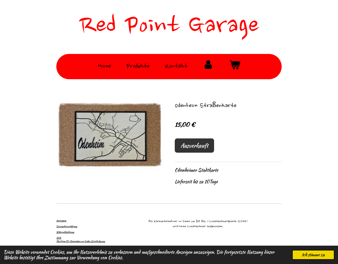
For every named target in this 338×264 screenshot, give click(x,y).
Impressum (61, 220)
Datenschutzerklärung (66, 226)
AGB (58, 238)
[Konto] (208, 66)
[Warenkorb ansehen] (235, 66)
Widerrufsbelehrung (65, 232)
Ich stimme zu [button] (313, 255)
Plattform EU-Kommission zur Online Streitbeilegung (80, 241)
